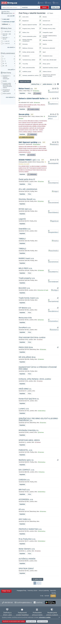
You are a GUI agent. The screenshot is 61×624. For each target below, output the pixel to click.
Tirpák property (27, 278)
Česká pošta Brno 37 (27, 179)
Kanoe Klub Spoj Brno (29, 399)
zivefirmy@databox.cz (24, 603)
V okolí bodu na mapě (8, 22)
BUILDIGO (24, 288)
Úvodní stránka (34, 109)
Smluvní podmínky (44, 590)
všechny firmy (35, 84)
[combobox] (11, 7)
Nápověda (53, 590)
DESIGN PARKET (29, 160)
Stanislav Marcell (27, 199)
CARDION (24, 480)
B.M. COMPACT (26, 470)
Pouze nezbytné (31, 621)
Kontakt (32, 155)
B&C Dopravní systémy (30, 142)
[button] (40, 3)
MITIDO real (25, 209)
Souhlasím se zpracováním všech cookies (13, 621)
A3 (22, 509)
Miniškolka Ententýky (29, 430)
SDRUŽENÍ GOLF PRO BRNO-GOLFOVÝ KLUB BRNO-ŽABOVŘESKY (38, 420)
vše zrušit (10, 16)
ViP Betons (25, 308)
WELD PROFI (25, 268)
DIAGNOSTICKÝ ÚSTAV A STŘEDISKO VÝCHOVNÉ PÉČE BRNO (38, 368)
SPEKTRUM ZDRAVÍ (26, 569)
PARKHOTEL (25, 450)
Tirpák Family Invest (29, 298)
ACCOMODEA (26, 500)
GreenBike (25, 229)
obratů (10, 47)
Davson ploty (24, 114)
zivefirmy (39, 603)
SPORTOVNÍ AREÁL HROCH (29, 440)
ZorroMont (25, 328)
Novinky (53, 593)
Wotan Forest (26, 89)
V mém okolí (5, 19)
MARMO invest (26, 259)
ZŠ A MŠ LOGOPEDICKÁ (28, 189)
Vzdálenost (5, 24)
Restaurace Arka (25, 318)
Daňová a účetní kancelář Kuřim (33, 99)
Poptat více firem (25, 81)
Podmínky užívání (32, 590)
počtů (11, 69)
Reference (33, 134)
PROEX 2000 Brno (26, 347)
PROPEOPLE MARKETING (30, 529)
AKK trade (25, 519)
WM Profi (24, 490)
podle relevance (47, 84)
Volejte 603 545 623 (27, 137)
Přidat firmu (55, 7)
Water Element (27, 549)
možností (10, 97)
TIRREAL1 (22, 239)
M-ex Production (27, 539)
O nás (41, 596)
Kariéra (38, 93)
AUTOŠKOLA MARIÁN (27, 559)
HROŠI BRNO (25, 389)
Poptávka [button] (22, 93)
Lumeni (24, 409)
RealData (26, 460)
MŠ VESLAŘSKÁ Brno (27, 357)
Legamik (22, 219)
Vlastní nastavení (42, 621)
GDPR (53, 596)
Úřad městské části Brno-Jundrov (32, 338)
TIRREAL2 (22, 249)
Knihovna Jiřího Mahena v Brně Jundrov (35, 379)
